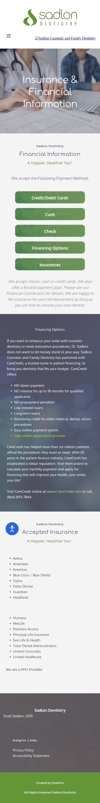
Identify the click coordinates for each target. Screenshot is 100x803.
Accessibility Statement (31, 755)
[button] (9, 36)
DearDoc (58, 783)
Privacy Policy (23, 750)
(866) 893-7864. (20, 497)
